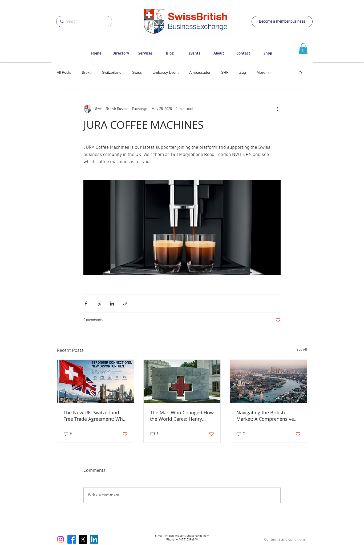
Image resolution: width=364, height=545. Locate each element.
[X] (83, 539)
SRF (225, 72)
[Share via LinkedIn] (112, 303)
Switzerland (112, 72)
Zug (242, 72)
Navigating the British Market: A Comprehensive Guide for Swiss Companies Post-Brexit (267, 415)
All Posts (64, 72)
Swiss (137, 72)
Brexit (86, 72)
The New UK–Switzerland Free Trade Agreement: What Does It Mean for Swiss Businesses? (95, 415)
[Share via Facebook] (85, 303)
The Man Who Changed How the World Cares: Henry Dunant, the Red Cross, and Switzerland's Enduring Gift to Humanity (182, 415)
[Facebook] (71, 539)
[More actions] (277, 109)
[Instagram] (60, 539)
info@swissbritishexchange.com (187, 536)
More (261, 72)
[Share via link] (125, 303)
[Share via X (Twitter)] (99, 303)
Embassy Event (165, 72)
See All (301, 350)
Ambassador (200, 72)
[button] (300, 73)
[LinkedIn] (94, 539)
